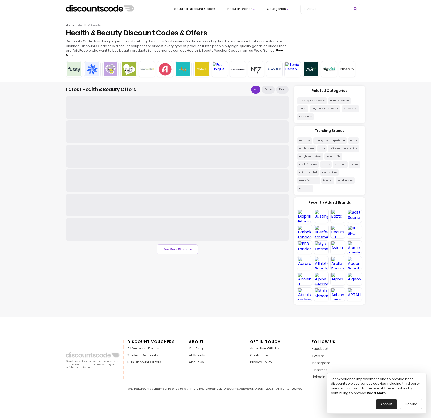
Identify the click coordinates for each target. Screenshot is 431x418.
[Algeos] (354, 279)
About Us (196, 362)
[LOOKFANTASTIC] (238, 69)
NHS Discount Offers (144, 362)
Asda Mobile (333, 156)
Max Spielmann (308, 180)
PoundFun (305, 188)
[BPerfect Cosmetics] (321, 232)
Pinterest (319, 370)
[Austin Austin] (354, 247)
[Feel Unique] (220, 69)
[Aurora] (304, 263)
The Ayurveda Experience (330, 140)
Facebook (320, 349)
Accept (386, 404)
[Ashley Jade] (337, 294)
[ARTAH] (354, 294)
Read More (376, 393)
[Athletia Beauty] (321, 263)
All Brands (197, 355)
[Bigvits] (329, 69)
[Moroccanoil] (183, 69)
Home (70, 25)
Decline (411, 404)
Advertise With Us (264, 349)
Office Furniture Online (343, 148)
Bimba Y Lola (306, 148)
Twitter (318, 356)
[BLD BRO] (354, 232)
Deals (282, 89)
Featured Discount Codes (194, 8)
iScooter (327, 180)
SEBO (322, 148)
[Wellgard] (201, 69)
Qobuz (354, 164)
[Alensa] (165, 69)
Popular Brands (239, 9)
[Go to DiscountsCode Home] (100, 9)
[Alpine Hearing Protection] (321, 279)
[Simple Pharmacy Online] (92, 69)
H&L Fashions (329, 172)
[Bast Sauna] (354, 216)
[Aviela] (337, 247)
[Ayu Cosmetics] (321, 247)
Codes (268, 89)
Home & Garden (339, 100)
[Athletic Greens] (311, 69)
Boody (353, 140)
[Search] (355, 9)
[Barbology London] (304, 232)
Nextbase (304, 140)
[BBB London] (304, 247)
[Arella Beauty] (337, 263)
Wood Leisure (345, 180)
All (255, 89)
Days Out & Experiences (325, 108)
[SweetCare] (128, 69)
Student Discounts (142, 355)
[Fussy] (74, 69)
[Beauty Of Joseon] (337, 232)
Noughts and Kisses (310, 156)
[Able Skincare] (321, 294)
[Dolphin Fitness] (304, 216)
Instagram (321, 363)
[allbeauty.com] (347, 69)
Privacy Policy (261, 362)
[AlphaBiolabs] (337, 279)
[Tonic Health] (292, 69)
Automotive (350, 108)
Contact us (259, 355)
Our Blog (196, 349)
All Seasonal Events (143, 349)
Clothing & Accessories (312, 100)
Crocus (326, 164)
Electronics (305, 116)
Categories (276, 9)
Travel (302, 108)
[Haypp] (274, 69)
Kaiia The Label (308, 172)
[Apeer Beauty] (354, 263)
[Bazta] (337, 216)
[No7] (256, 69)
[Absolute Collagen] (304, 294)
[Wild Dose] (110, 69)
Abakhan (340, 164)
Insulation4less (308, 164)
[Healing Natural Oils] (147, 69)
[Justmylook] (321, 216)
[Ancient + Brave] (304, 279)
